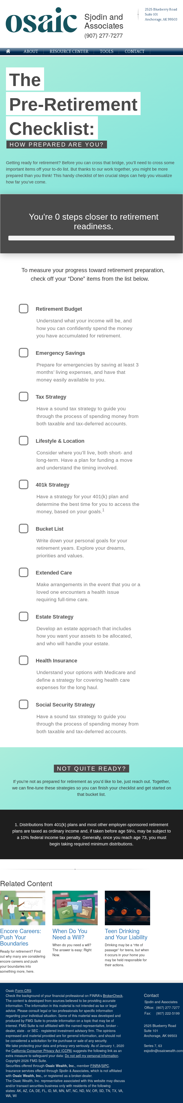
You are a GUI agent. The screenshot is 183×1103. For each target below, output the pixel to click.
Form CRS (23, 990)
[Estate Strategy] (23, 616)
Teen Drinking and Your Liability (126, 933)
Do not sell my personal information (91, 1055)
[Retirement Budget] (23, 308)
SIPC (105, 1065)
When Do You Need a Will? (69, 933)
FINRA (95, 1065)
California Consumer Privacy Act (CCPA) (41, 1050)
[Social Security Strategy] (23, 704)
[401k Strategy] (23, 484)
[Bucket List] (23, 528)
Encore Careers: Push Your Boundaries (20, 936)
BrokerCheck (112, 995)
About (31, 51)
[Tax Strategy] (23, 396)
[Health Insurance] (23, 660)
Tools (106, 51)
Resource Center (69, 51)
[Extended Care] (23, 572)
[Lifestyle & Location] (23, 440)
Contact (135, 51)
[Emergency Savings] (23, 352)
